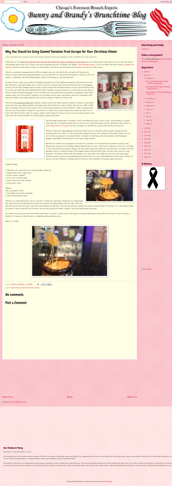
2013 (146, 146)
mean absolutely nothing (86, 64)
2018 (146, 128)
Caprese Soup (14, 287)
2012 (146, 150)
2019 (146, 75)
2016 (146, 135)
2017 (146, 132)
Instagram (154, 61)
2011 (146, 153)
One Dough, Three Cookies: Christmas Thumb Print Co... (158, 88)
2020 (146, 72)
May (147, 116)
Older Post (132, 396)
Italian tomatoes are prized (59, 125)
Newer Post (7, 396)
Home (70, 396)
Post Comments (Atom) (19, 402)
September (150, 106)
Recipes (36, 287)
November (149, 98)
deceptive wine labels (83, 67)
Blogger (109, 481)
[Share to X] (46, 284)
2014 (146, 142)
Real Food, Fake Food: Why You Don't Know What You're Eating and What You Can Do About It (54, 62)
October (149, 102)
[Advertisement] (69, 377)
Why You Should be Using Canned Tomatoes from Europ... (157, 82)
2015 (146, 139)
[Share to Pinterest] (51, 284)
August (148, 109)
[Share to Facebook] (48, 284)
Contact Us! (145, 49)
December (149, 78)
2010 (146, 157)
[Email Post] (37, 284)
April (148, 120)
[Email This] (42, 284)
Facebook (164, 59)
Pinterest (144, 61)
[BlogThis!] (44, 284)
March (148, 123)
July (147, 113)
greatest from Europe (27, 287)
